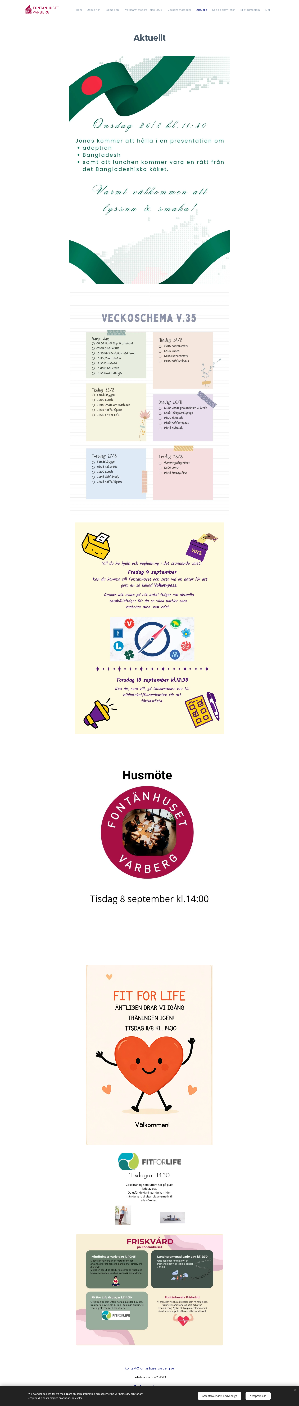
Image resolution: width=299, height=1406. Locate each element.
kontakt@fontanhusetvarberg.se (149, 1368)
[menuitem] (80, 10)
